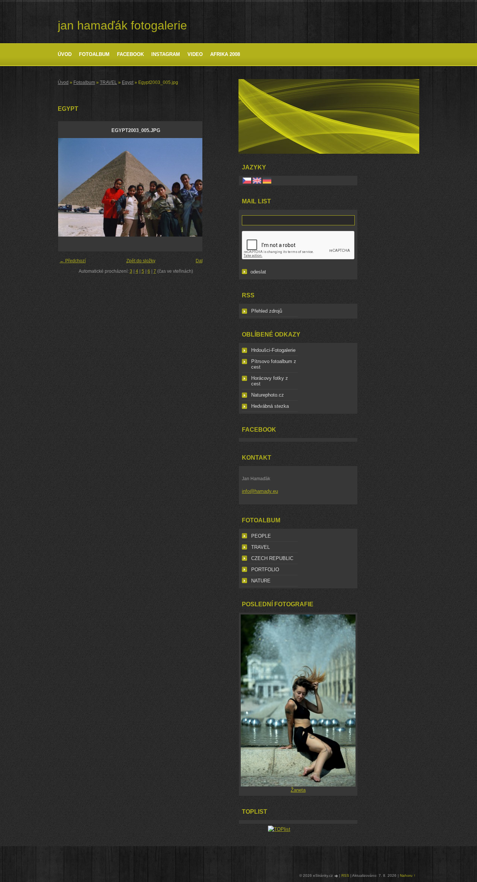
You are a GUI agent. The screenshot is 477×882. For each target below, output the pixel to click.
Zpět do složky (140, 260)
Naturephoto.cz (267, 395)
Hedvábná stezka (270, 406)
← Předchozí (73, 260)
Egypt (127, 82)
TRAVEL (108, 82)
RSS (345, 875)
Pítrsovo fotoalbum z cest (273, 364)
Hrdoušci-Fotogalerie (273, 350)
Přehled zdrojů (266, 311)
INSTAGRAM (165, 54)
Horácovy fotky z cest (269, 381)
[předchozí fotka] (70, 187)
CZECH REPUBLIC (272, 558)
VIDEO (195, 54)
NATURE (261, 581)
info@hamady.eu (260, 491)
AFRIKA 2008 (225, 54)
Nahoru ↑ (408, 875)
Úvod (65, 54)
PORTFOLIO (265, 569)
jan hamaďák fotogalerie (122, 25)
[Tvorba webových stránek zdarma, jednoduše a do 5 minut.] (336, 876)
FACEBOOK (130, 54)
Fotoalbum (94, 54)
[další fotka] (201, 187)
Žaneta (298, 790)
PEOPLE (261, 536)
